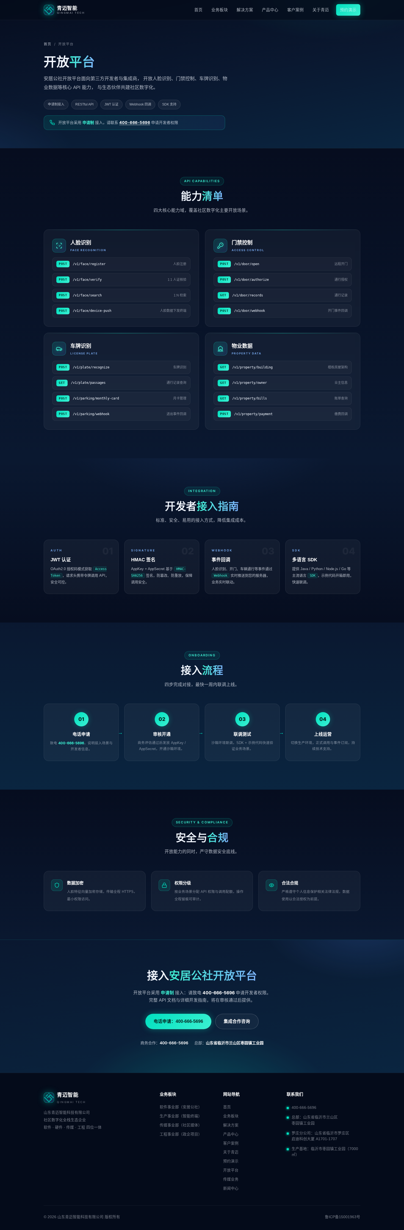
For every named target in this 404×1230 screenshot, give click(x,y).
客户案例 (295, 10)
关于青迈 (320, 10)
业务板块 (219, 10)
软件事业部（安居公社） (181, 1107)
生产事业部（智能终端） (181, 1116)
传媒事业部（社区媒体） (181, 1125)
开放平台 (231, 1170)
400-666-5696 (134, 122)
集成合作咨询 (237, 1021)
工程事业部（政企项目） (181, 1134)
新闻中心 (231, 1188)
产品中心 (270, 10)
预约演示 (348, 10)
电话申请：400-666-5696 (178, 1021)
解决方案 (245, 10)
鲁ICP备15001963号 (342, 1217)
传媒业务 (231, 1179)
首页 (198, 10)
